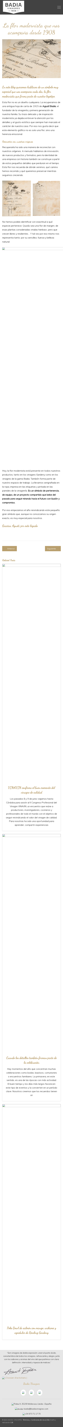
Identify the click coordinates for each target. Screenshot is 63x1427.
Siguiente (51, 548)
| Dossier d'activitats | (16, 1377)
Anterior (11, 548)
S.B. (11, 1422)
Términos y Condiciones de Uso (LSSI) (36, 1420)
